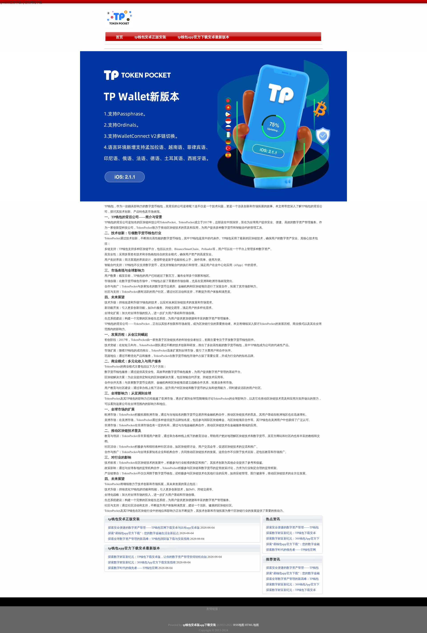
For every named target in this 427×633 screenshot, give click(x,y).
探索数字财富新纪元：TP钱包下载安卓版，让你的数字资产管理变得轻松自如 (157, 556)
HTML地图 (252, 625)
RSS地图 (238, 625)
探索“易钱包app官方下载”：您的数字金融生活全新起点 (143, 533)
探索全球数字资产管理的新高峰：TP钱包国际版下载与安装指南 (148, 538)
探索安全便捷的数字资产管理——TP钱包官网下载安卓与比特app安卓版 (154, 527)
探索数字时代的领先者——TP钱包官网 (133, 568)
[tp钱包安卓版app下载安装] (119, 26)
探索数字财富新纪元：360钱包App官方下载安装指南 (142, 562)
